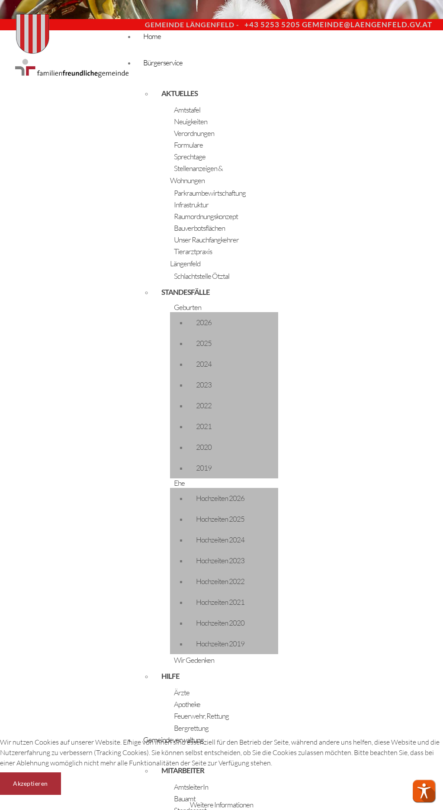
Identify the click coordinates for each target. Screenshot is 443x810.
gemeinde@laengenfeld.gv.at (367, 24)
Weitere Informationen (221, 804)
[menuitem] (198, 93)
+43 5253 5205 (272, 24)
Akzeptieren (30, 783)
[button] (424, 791)
